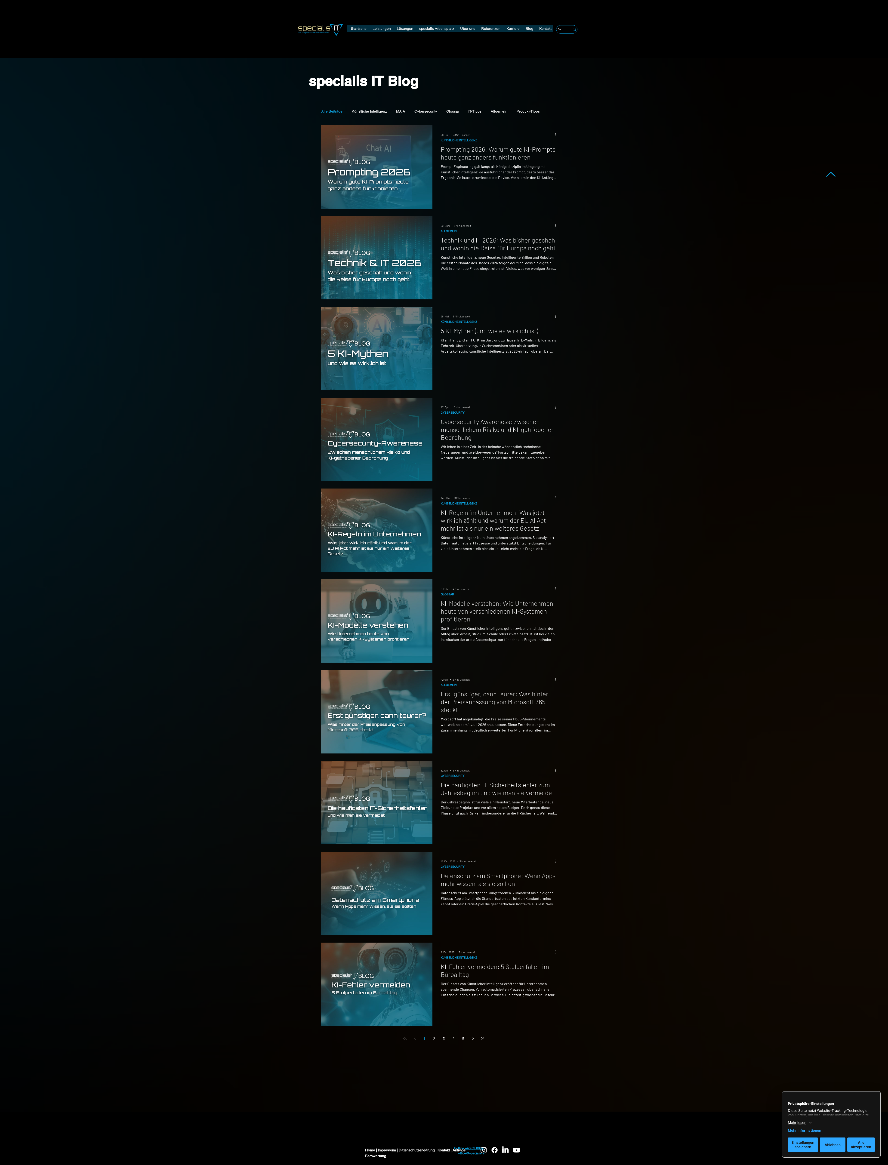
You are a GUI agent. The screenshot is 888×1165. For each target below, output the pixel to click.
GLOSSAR (447, 594)
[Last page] (482, 1038)
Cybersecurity (425, 111)
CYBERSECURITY (453, 412)
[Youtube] (516, 1150)
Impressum (387, 1150)
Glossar (452, 111)
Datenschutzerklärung (417, 1150)
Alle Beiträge (331, 111)
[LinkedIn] (505, 1150)
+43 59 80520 (475, 1148)
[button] (436, 28)
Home (370, 1150)
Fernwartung (375, 1156)
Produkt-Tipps (528, 111)
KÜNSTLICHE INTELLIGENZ (459, 140)
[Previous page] (414, 1038)
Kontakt (444, 1150)
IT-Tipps (474, 111)
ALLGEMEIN (449, 231)
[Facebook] (494, 1150)
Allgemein (499, 111)
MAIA (400, 111)
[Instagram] (484, 1150)
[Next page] (473, 1038)
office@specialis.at (471, 1153)
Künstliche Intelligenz (369, 111)
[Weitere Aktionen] (557, 135)
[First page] (405, 1038)
